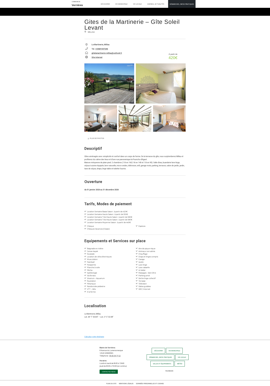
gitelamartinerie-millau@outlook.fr (107, 53)
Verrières (77, 4)
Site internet (97, 57)
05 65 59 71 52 (115, 356)
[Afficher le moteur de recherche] (198, 4)
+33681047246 (101, 49)
